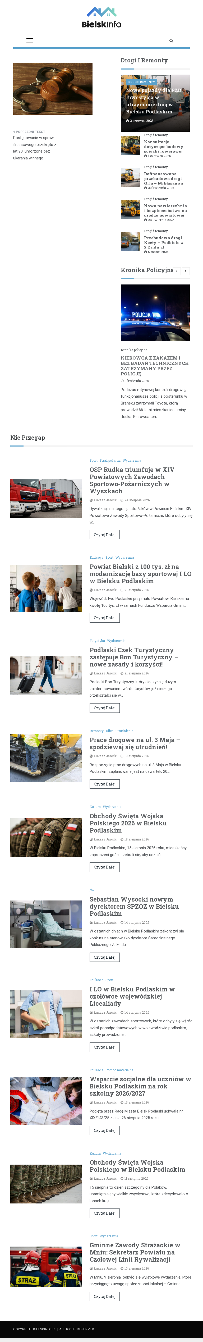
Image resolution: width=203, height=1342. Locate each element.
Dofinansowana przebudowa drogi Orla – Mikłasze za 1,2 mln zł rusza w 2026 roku (163, 183)
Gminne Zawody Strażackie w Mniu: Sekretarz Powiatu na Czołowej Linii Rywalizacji (135, 1252)
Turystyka (97, 640)
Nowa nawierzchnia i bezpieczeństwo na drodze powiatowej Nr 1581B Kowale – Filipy (165, 215)
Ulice (109, 731)
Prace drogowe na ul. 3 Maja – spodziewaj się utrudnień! (135, 743)
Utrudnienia (124, 731)
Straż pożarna (110, 460)
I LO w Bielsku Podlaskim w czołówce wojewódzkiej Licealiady (132, 996)
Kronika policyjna (134, 350)
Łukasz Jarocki (105, 500)
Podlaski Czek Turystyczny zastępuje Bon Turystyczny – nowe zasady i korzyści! (134, 657)
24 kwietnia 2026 (161, 220)
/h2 (92, 890)
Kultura (95, 807)
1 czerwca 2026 (159, 156)
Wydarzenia (132, 460)
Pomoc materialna (119, 1070)
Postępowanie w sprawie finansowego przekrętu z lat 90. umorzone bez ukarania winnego (35, 147)
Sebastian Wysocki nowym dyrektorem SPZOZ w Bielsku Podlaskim (134, 906)
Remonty (97, 731)
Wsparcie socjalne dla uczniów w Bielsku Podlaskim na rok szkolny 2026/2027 (140, 1086)
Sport (94, 460)
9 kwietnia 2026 (137, 381)
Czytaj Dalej (105, 534)
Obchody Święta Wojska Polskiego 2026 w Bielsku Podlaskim (128, 823)
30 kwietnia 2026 (161, 188)
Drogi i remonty (141, 82)
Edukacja (96, 557)
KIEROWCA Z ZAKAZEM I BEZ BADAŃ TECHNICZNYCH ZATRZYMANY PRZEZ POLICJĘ (155, 366)
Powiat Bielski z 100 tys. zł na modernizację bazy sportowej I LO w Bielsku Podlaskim (141, 574)
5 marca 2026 (158, 252)
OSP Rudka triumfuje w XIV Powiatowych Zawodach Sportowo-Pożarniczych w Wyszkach (132, 480)
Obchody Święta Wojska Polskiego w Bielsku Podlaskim (137, 1165)
